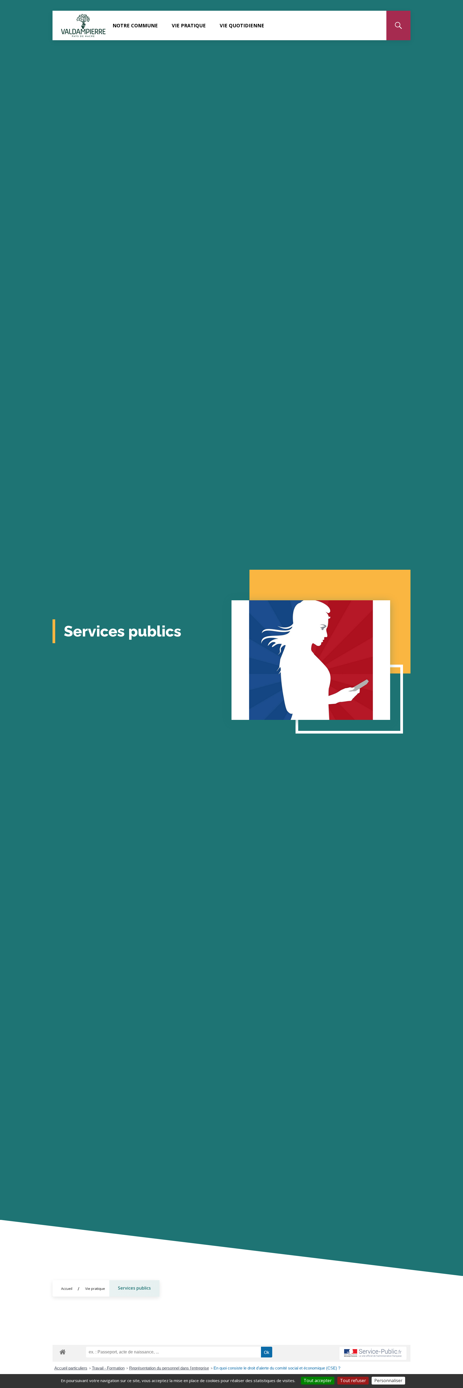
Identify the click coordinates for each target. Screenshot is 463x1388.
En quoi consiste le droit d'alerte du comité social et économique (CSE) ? (277, 1368)
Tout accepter (318, 1380)
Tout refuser (353, 1380)
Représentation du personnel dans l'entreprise (169, 1368)
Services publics (134, 1288)
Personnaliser (388, 1380)
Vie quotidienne (242, 25)
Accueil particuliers (70, 1368)
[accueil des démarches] (63, 1351)
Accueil (66, 1288)
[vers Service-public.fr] (372, 1353)
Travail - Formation (108, 1368)
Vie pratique (189, 25)
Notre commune (135, 25)
